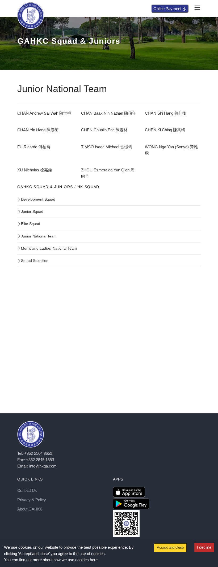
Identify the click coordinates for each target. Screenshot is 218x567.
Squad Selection (34, 260)
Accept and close (170, 547)
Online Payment (167, 8)
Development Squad (38, 199)
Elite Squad (30, 224)
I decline (204, 547)
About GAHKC (30, 509)
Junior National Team (39, 236)
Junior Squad (32, 211)
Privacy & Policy (31, 499)
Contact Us (27, 490)
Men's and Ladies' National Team (49, 248)
